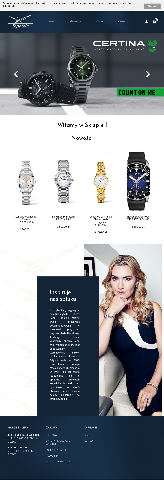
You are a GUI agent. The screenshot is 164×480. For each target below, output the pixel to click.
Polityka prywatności (59, 461)
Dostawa (51, 435)
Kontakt (122, 22)
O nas (99, 22)
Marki (51, 22)
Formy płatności (56, 450)
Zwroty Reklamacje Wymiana (58, 442)
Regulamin (52, 455)
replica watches (59, 356)
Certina (51, 41)
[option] (82, 74)
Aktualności (75, 22)
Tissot (50, 35)
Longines (52, 28)
